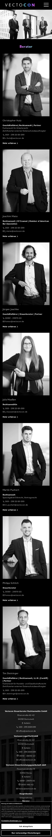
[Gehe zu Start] (20, 5)
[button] (46, 5)
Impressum (31, 816)
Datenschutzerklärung (17, 816)
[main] (26, 352)
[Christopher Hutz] (26, 85)
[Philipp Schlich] (26, 547)
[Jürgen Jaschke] (26, 273)
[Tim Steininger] (26, 637)
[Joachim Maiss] (26, 180)
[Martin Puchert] (26, 454)
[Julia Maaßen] (26, 364)
